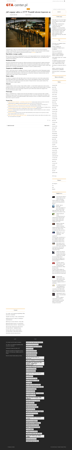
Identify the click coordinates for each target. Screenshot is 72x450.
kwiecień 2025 (54, 92)
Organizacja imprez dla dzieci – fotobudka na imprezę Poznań (20, 101)
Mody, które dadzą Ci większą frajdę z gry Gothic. (17, 115)
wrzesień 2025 (54, 90)
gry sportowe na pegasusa (31, 389)
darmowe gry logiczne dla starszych (34, 342)
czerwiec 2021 (54, 122)
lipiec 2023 (54, 107)
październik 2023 (55, 105)
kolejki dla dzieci (30, 402)
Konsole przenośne (11, 112)
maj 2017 (53, 165)
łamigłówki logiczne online (32, 441)
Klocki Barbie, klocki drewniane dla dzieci (13, 333)
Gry (53, 185)
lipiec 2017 (54, 161)
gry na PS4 (29, 382)
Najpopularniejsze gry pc (30, 415)
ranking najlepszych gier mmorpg (32, 425)
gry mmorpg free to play (33, 380)
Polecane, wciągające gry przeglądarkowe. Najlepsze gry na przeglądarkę (58, 48)
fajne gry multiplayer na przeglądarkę (35, 360)
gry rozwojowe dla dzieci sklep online (35, 386)
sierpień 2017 (54, 159)
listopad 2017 (54, 153)
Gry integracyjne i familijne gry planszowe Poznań (34, 374)
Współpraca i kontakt (11, 1)
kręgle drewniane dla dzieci (31, 404)
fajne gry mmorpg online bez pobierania (33, 358)
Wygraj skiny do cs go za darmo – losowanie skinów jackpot (61, 295)
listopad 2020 (54, 133)
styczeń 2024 (54, 103)
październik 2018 (55, 148)
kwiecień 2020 (54, 142)
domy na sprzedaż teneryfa (57, 51)
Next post (46, 125)
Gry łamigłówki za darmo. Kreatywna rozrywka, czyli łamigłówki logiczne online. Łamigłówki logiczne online (58, 62)
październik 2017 (55, 155)
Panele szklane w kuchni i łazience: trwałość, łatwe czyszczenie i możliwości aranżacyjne (58, 25)
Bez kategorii (54, 183)
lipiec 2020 (54, 139)
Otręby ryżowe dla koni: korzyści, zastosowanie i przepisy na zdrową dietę (60, 253)
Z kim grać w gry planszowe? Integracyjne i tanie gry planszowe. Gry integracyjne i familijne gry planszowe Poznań (14, 352)
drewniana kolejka (30, 348)
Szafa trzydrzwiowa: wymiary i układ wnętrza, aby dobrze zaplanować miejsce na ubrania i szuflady (58, 32)
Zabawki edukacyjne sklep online (34, 436)
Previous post (11, 125)
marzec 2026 (54, 89)
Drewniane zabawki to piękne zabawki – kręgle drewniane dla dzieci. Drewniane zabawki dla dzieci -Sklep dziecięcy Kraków (58, 265)
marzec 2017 (54, 168)
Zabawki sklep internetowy (31, 438)
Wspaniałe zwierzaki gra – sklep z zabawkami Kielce (15, 316)
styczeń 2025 (54, 96)
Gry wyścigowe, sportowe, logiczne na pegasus (13, 342)
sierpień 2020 (54, 137)
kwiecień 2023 (54, 111)
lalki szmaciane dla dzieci (32, 407)
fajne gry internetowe (31, 355)
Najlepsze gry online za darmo (31, 409)
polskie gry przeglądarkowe (33, 423)
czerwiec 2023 (54, 109)
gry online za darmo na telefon (33, 384)
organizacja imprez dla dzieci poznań (34, 418)
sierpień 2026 (54, 85)
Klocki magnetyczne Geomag (33, 400)
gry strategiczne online (31, 393)
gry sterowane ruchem (31, 391)
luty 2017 (53, 170)
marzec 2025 (54, 94)
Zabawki (53, 189)
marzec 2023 (54, 113)
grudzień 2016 (54, 172)
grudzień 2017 (54, 152)
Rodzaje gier (10, 109)
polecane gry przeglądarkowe (32, 420)
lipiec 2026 (54, 87)
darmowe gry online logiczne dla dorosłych (32, 344)
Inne (53, 187)
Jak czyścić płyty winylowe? (61, 196)
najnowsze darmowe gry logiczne (35, 411)
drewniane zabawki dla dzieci (32, 352)
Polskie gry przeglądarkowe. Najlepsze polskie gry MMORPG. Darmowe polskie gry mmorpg (58, 54)
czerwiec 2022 (54, 118)
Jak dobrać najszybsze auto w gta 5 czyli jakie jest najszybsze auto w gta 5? (22, 107)
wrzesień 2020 (54, 135)
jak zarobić (33, 52)
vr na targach (30, 429)
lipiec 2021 (54, 120)
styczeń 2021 (54, 131)
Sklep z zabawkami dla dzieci (33, 427)
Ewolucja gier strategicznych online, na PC (13, 348)
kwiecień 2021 (54, 126)
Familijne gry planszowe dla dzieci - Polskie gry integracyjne (34, 363)
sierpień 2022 (54, 116)
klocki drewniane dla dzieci (34, 398)
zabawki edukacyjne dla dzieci (34, 433)
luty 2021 (53, 129)
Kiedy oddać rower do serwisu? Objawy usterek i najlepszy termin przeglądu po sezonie (59, 21)
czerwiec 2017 (54, 163)
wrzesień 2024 (54, 98)
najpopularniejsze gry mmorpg (32, 413)
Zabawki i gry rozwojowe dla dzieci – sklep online (14, 321)
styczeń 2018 (54, 150)
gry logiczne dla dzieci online (32, 378)
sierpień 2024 (54, 100)
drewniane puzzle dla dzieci (31, 350)
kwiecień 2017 (54, 166)
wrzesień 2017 (54, 157)
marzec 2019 (54, 146)
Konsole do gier (59, 276)
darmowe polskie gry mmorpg (34, 346)
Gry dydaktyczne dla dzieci (31, 368)
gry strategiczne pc (39, 393)
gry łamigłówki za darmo (31, 395)
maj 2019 (53, 144)
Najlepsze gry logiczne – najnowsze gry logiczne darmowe (19, 104)
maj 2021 (53, 124)
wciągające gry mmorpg (32, 431)
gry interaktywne (30, 376)
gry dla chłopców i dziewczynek (34, 366)
